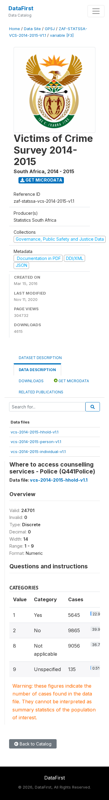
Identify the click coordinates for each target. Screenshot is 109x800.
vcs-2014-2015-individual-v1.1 (38, 451)
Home (14, 29)
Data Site (32, 29)
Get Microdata (43, 180)
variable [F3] (62, 35)
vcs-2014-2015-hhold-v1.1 (34, 432)
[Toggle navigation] (96, 11)
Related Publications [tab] (41, 392)
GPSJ (50, 29)
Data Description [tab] (37, 369)
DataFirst (20, 8)
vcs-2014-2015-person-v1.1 (36, 441)
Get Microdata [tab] (73, 381)
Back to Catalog (34, 743)
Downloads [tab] (31, 381)
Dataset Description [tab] (40, 357)
